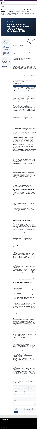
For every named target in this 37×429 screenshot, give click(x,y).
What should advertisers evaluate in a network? (6, 43)
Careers (32, 427)
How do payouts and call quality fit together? (6, 48)
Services (25, 2)
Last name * (26, 391)
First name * (15, 391)
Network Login (30, 0)
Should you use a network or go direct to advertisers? (6, 40)
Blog (31, 2)
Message (15, 400)
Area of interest (16, 405)
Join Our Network (34, 0)
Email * (15, 394)
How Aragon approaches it (6, 53)
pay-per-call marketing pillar (21, 112)
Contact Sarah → (5, 66)
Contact (34, 2)
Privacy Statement (3, 425)
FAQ (3, 54)
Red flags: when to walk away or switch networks (6, 52)
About (28, 2)
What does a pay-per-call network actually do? (6, 42)
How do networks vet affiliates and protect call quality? (6, 46)
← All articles (3, 6)
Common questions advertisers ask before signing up (5, 50)
